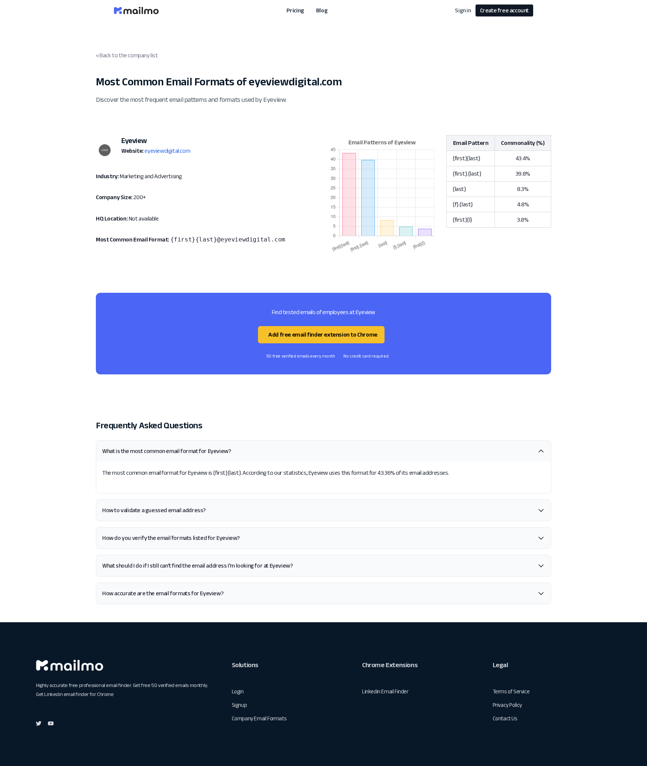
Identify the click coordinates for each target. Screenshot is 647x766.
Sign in (463, 10)
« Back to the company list (127, 55)
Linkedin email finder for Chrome (78, 694)
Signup (239, 705)
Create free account (504, 10)
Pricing (295, 10)
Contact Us (505, 718)
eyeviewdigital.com (167, 151)
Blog (321, 10)
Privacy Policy (507, 705)
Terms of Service (511, 691)
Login (238, 691)
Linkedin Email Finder (385, 691)
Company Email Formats (259, 718)
